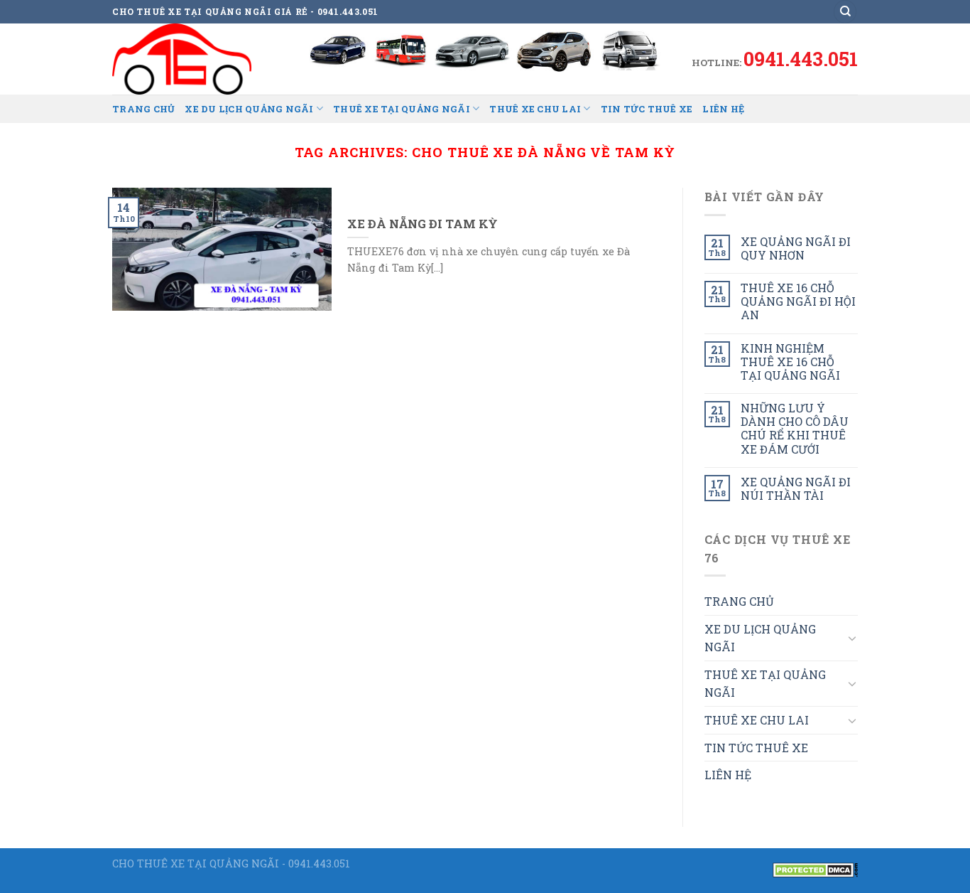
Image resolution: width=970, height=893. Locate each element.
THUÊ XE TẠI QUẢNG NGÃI (401, 108)
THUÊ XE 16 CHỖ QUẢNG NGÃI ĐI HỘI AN (798, 301)
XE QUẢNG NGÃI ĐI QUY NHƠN (796, 248)
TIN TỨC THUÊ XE (647, 108)
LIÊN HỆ (723, 108)
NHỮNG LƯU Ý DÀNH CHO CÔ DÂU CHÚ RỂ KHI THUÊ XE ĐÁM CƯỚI (795, 428)
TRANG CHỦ (143, 108)
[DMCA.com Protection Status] (815, 868)
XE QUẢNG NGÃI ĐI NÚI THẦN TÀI (796, 488)
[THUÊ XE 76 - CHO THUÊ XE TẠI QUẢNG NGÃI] (183, 59)
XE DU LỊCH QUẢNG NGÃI (249, 108)
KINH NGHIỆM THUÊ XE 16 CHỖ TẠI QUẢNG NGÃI (790, 362)
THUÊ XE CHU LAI (535, 108)
